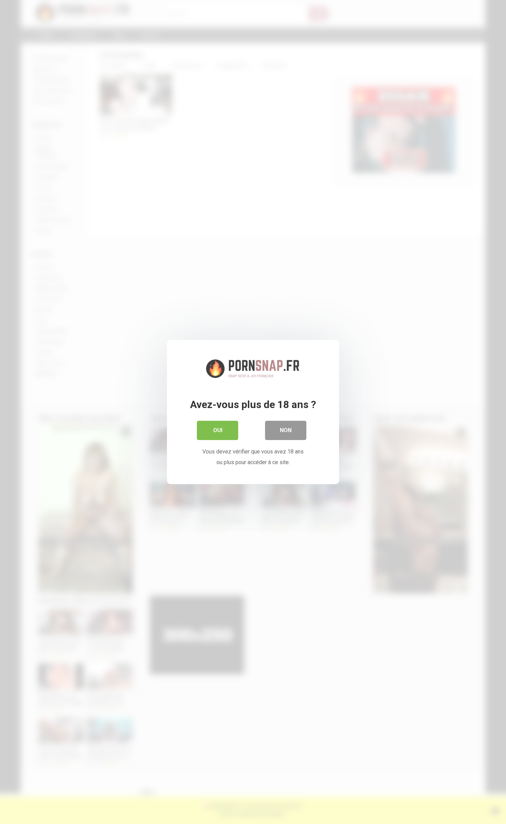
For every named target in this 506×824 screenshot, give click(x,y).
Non (286, 430)
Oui (217, 430)
